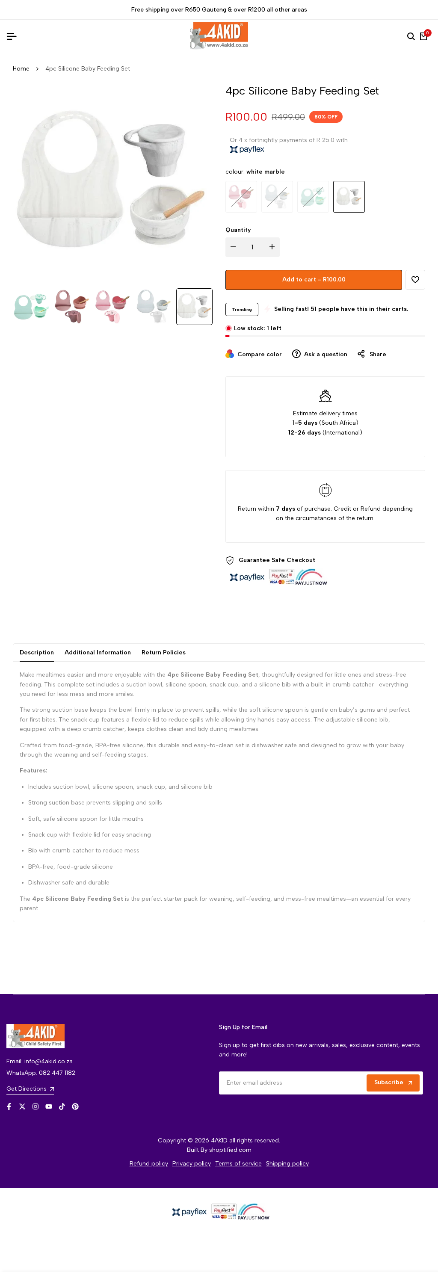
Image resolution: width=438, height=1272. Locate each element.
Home (21, 68)
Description (37, 652)
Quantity (238, 230)
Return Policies (164, 652)
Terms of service (238, 1163)
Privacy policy (191, 1163)
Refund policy (149, 1163)
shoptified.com (230, 1150)
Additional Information (98, 652)
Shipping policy (287, 1163)
